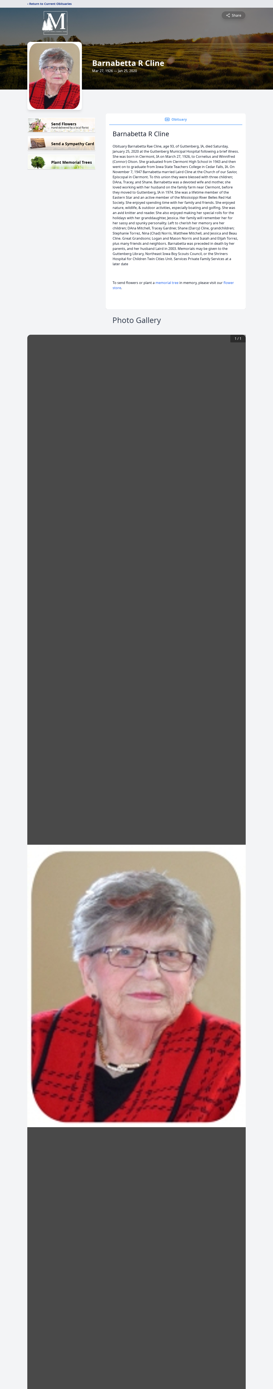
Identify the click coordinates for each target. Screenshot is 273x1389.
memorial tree (167, 282)
